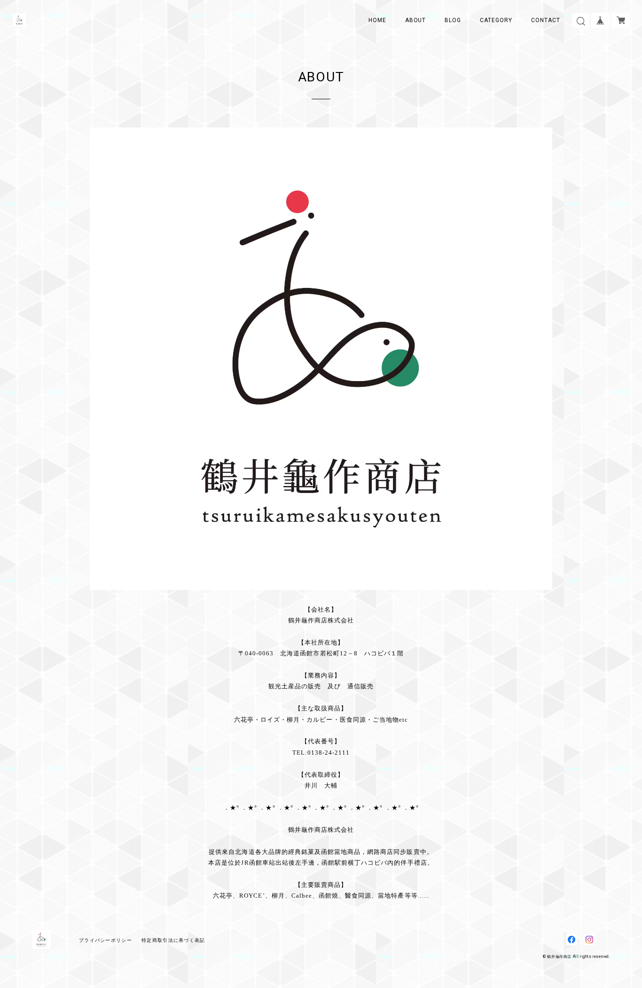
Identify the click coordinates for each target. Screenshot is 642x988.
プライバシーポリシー (105, 940)
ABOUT (415, 20)
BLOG (453, 20)
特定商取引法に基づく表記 (173, 940)
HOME (377, 20)
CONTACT (545, 20)
